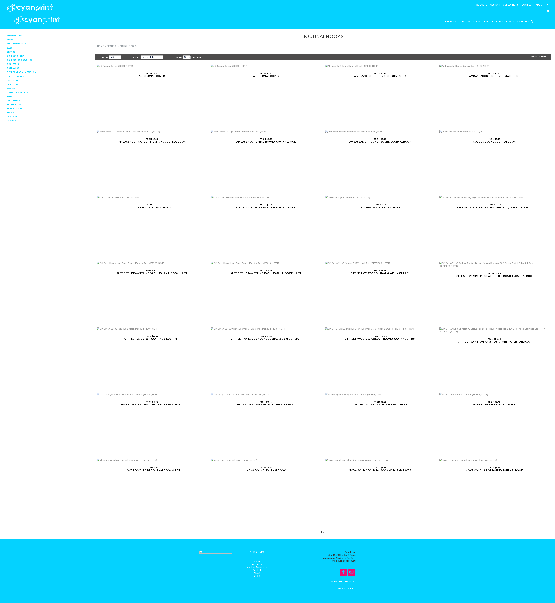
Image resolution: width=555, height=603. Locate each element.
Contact (527, 5)
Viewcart (523, 21)
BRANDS (111, 46)
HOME (100, 46)
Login (257, 576)
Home (257, 561)
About (539, 5)
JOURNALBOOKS (127, 46)
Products (481, 5)
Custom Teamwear (257, 567)
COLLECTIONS (511, 5)
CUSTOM (495, 5)
